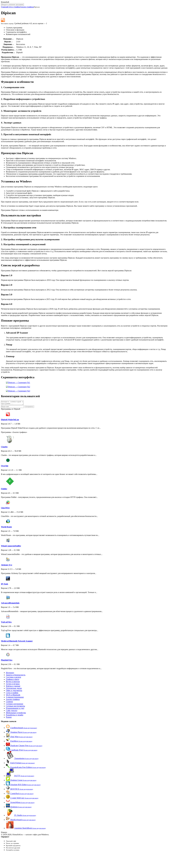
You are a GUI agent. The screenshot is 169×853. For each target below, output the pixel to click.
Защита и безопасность (15, 675)
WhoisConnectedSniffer (11, 546)
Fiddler (4, 489)
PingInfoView (6, 660)
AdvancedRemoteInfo (10, 603)
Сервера (9, 702)
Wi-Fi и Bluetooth (13, 695)
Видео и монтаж (13, 681)
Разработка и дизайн (14, 715)
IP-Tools (4, 584)
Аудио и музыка (13, 684)
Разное (9, 717)
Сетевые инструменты (15, 706)
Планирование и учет (15, 708)
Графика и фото (12, 679)
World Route (6, 527)
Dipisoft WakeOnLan (10, 420)
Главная (4, 7)
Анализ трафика (27, 7)
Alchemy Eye (6, 565)
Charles (4, 447)
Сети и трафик (14, 7)
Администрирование (15, 697)
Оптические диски (14, 688)
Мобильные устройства (16, 713)
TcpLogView (6, 622)
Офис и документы (14, 690)
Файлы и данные (13, 686)
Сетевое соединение (14, 704)
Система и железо (13, 677)
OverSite (4, 466)
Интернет (10, 673)
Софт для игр (11, 710)
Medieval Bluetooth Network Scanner (17, 641)
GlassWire (5, 508)
